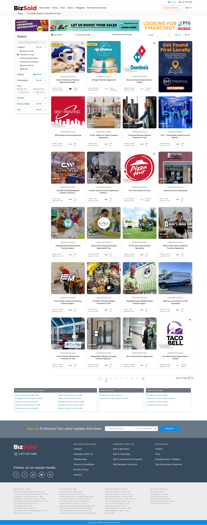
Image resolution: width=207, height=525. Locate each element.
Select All (38, 47)
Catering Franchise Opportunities (70, 491)
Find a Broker (45, 8)
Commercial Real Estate (29, 58)
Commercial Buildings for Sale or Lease (118, 494)
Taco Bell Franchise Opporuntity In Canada (175, 357)
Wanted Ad (24, 69)
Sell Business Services (125, 464)
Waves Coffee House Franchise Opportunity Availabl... (68, 81)
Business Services (27, 65)
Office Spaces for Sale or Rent (115, 506)
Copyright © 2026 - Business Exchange (103, 522)
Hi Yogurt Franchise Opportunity (104, 80)
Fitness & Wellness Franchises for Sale (73, 503)
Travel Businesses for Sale (23, 506)
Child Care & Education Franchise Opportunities (76, 508)
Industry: (57, 88)
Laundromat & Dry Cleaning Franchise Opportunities (77, 506)
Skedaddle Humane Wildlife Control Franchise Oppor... (139, 302)
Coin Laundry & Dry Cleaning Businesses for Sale (31, 510)
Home (20, 13)
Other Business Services (159, 496)
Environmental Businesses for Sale (26, 503)
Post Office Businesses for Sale (25, 508)
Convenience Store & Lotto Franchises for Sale (75, 498)
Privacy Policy (81, 469)
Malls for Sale (109, 513)
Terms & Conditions (84, 464)
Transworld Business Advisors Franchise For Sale (139, 136)
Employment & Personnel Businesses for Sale (29, 498)
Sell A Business (121, 449)
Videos (159, 449)
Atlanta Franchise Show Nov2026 (26, 408)
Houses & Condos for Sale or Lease (117, 503)
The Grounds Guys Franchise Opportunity (139, 247)
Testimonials (80, 459)
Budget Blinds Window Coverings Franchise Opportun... (103, 357)
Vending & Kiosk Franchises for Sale (72, 494)
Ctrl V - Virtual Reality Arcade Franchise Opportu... (175, 136)
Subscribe (169, 429)
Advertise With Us (83, 454)
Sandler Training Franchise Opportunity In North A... (104, 192)
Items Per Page (181, 378)
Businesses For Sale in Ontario (111, 395)
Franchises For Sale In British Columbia (161, 398)
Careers (70, 8)
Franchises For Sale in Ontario (157, 395)
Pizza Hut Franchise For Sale (139, 190)
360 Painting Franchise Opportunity (68, 135)
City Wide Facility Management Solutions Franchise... (68, 192)
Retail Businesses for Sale (23, 513)
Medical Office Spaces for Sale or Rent (118, 496)
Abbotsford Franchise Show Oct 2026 (71, 402)
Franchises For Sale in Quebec (157, 405)
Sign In (188, 8)
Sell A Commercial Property (127, 459)
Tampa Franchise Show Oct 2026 (26, 402)
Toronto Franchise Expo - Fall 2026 (70, 395)
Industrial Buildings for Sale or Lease (118, 501)
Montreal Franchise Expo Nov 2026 (70, 408)
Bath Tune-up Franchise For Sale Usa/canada (175, 302)
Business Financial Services (160, 503)
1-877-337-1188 (27, 453)
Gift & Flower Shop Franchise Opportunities (74, 501)
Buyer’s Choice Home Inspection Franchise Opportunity (175, 247)
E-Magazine (80, 8)
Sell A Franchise (121, 454)
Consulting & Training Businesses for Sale (28, 496)
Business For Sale (27, 51)
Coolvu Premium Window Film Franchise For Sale (68, 357)
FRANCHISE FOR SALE (68, 76)
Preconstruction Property (29, 62)
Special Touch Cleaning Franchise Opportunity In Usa (104, 247)
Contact (78, 449)
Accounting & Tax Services (160, 494)
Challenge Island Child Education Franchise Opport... (68, 247)
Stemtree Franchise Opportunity (175, 190)
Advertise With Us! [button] (171, 8)
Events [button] (55, 8)
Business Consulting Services (161, 498)
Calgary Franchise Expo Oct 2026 (69, 398)
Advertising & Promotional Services (163, 501)
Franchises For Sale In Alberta (157, 402)
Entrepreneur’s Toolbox (167, 459)
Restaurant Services (158, 491)
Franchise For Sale (27, 55)
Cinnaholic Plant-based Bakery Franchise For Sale (103, 302)
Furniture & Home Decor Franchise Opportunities (76, 496)
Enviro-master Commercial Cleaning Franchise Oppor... (68, 302)
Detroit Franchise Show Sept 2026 (27, 395)
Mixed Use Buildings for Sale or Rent (117, 491)
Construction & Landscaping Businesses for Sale (31, 501)
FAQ (157, 454)
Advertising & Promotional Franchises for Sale (75, 510)
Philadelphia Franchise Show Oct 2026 (28, 398)
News (63, 8)
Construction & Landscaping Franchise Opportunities (77, 513)
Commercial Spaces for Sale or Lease (118, 508)
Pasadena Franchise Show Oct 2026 (27, 405)
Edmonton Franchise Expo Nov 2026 (70, 405)
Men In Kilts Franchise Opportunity (140, 356)
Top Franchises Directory (96, 8)
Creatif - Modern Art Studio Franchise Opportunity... (104, 136)
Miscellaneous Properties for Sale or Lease (120, 498)
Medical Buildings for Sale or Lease (117, 510)
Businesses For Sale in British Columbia (114, 398)
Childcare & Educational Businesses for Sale (29, 491)
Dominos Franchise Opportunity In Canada (139, 81)
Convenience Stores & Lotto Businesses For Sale (31, 494)
